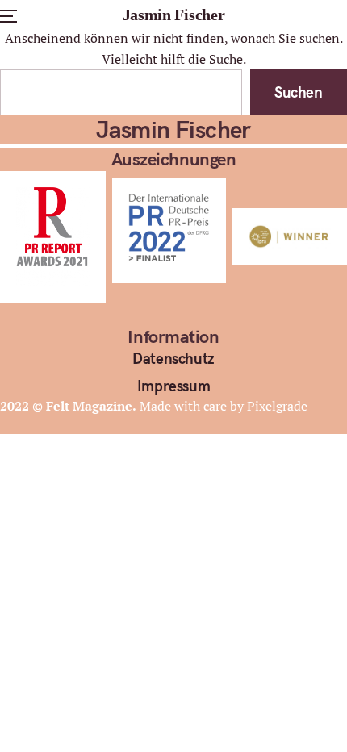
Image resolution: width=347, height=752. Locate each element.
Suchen (298, 92)
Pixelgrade (277, 406)
